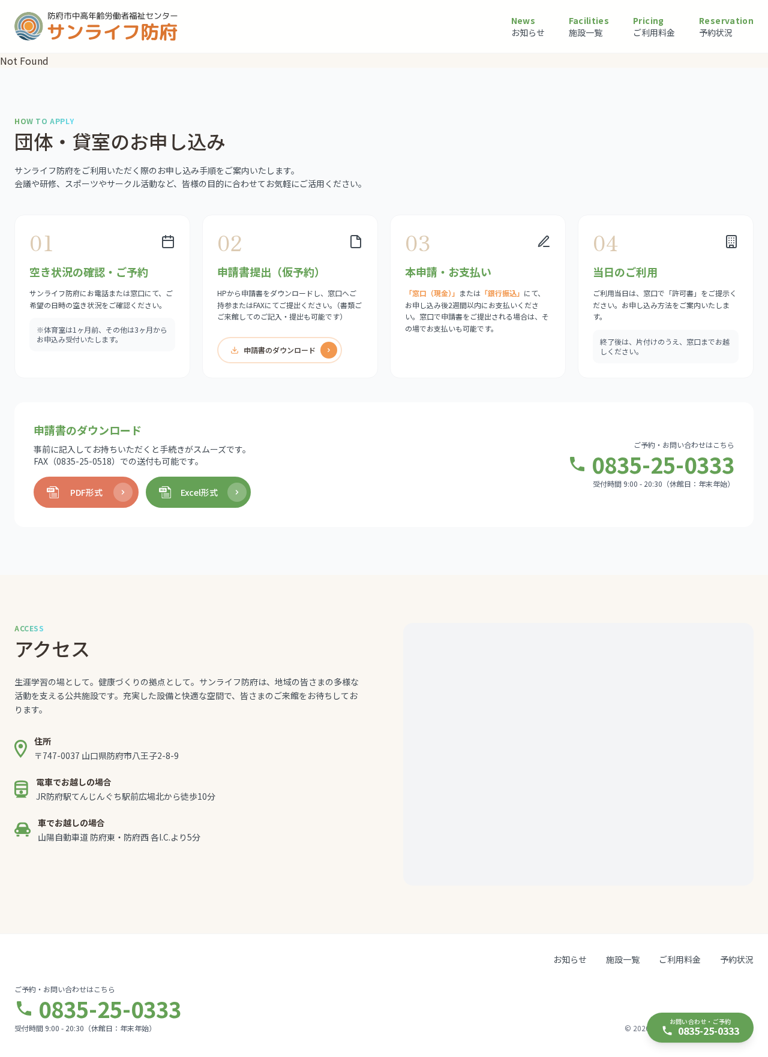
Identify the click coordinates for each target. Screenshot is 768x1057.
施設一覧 (623, 959)
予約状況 (737, 959)
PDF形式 (86, 492)
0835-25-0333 (663, 464)
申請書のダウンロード (280, 350)
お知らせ (570, 959)
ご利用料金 (680, 959)
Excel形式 (199, 492)
